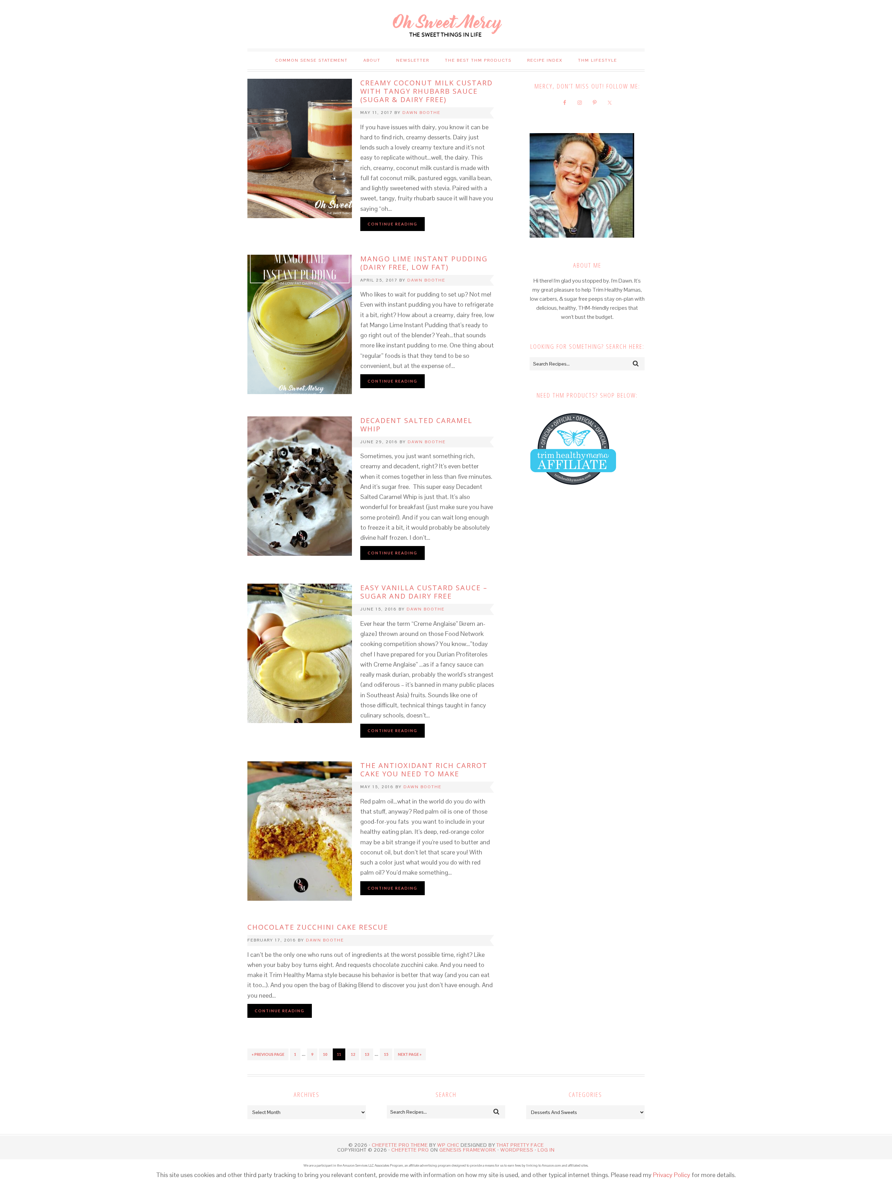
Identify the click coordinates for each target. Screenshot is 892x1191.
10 (325, 1054)
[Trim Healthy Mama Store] (573, 491)
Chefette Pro (410, 1150)
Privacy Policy (671, 1175)
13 (367, 1054)
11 (339, 1054)
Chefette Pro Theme (400, 1145)
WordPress (516, 1150)
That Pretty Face (520, 1145)
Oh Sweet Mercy (446, 24)
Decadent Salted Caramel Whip (416, 424)
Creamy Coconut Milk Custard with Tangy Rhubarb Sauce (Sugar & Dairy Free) (426, 91)
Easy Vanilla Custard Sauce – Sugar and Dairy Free (423, 592)
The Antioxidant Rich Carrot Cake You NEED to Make (423, 769)
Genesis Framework (467, 1150)
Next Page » (410, 1054)
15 (386, 1054)
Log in (546, 1150)
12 (353, 1054)
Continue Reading (392, 224)
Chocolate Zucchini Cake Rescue (317, 927)
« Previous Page (268, 1054)
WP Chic (448, 1145)
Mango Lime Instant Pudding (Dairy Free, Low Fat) (424, 263)
